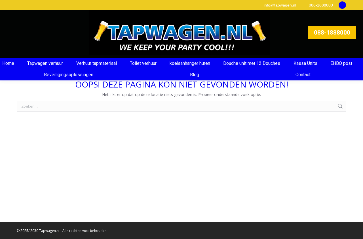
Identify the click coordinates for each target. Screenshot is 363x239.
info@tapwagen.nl (280, 5)
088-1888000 (321, 5)
